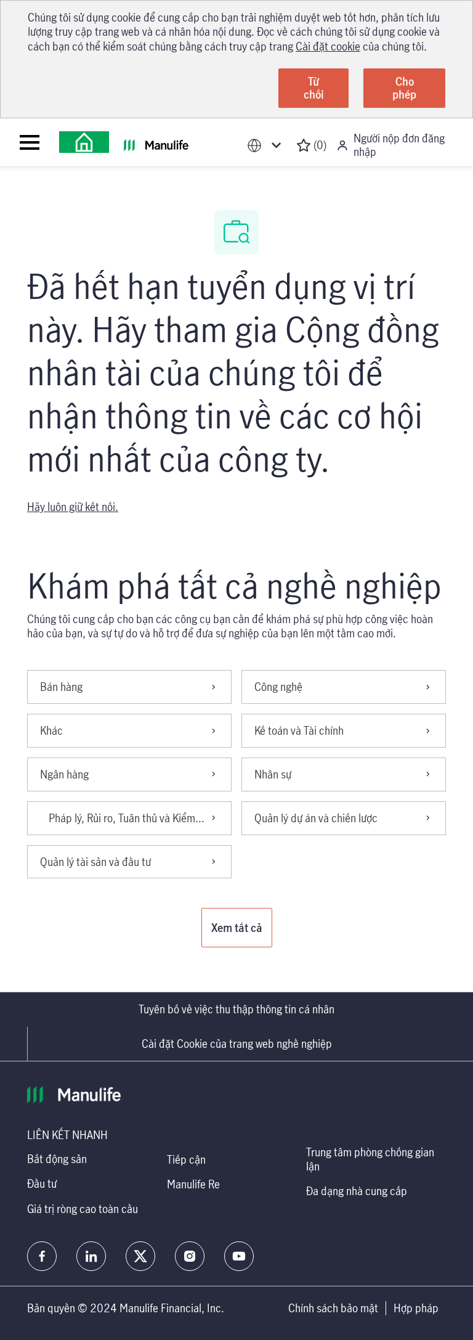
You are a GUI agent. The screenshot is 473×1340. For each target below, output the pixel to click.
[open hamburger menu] (29, 142)
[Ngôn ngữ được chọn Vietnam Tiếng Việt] (266, 145)
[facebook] (42, 1256)
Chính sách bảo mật (333, 1308)
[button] (236, 927)
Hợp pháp (416, 1308)
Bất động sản (57, 1158)
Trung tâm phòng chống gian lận (370, 1159)
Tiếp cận (186, 1159)
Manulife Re (193, 1184)
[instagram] (189, 1256)
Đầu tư (42, 1183)
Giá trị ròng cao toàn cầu (82, 1208)
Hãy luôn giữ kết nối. (72, 506)
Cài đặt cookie (328, 46)
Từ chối (314, 88)
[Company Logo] (84, 142)
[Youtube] (239, 1256)
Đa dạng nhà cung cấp (356, 1190)
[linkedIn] (91, 1256)
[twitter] (140, 1256)
